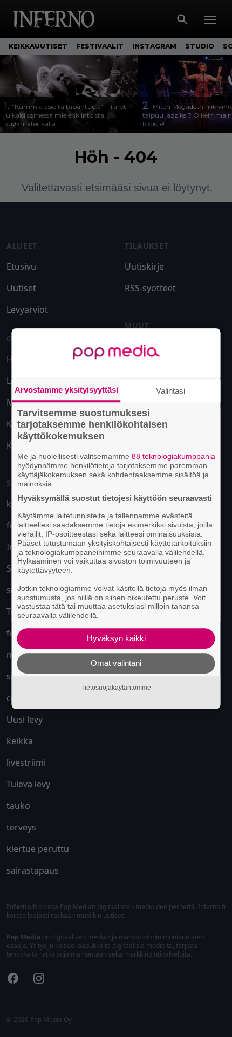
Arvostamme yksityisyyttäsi (66, 389)
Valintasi (170, 390)
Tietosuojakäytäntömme (116, 687)
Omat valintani (116, 663)
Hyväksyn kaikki (116, 638)
